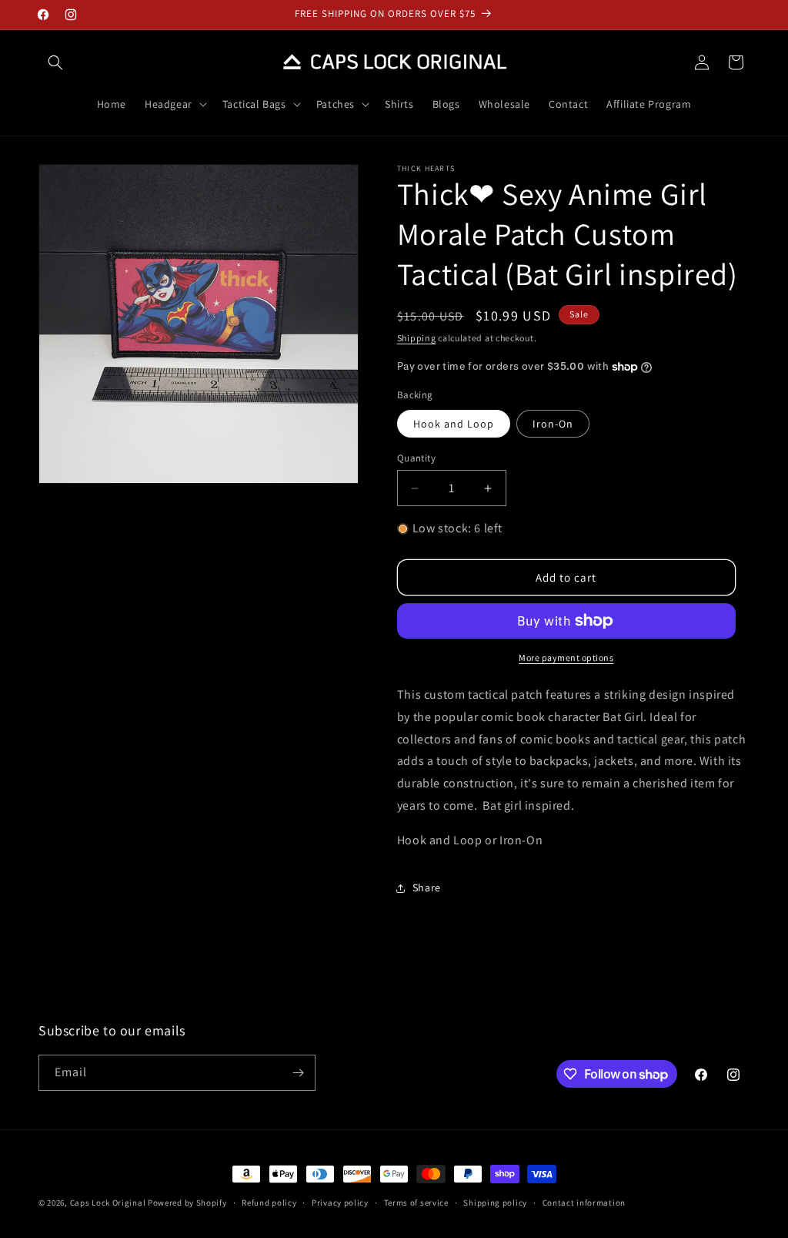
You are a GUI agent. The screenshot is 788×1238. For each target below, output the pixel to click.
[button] (55, 62)
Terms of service (416, 1202)
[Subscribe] (298, 1073)
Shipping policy (495, 1202)
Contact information (584, 1202)
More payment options (566, 657)
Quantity (416, 458)
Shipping (416, 338)
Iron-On (553, 424)
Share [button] (426, 887)
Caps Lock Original (108, 1202)
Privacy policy (340, 1202)
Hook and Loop (453, 424)
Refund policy (269, 1202)
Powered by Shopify (187, 1202)
